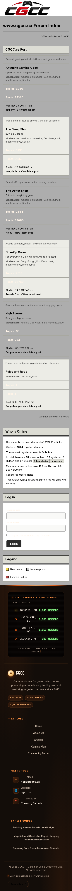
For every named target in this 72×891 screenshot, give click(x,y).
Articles (38, 739)
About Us (38, 732)
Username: (13, 509)
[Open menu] (64, 8)
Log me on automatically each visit (30, 535)
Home (38, 726)
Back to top (18, 884)
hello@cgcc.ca (30, 781)
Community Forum (38, 753)
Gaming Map (38, 746)
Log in (14, 543)
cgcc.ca (26, 792)
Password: (13, 522)
